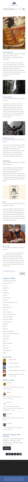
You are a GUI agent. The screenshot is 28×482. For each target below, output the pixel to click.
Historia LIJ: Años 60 (14, 366)
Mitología (5, 324)
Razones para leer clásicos (9, 138)
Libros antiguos (7, 312)
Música (5, 326)
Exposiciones (6, 297)
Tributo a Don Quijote (8, 52)
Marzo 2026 (9, 402)
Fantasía (5, 300)
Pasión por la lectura (8, 97)
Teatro (4, 345)
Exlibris (4, 202)
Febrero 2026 (9, 413)
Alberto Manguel (6, 161)
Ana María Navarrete (11, 53)
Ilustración (6, 205)
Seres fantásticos (8, 343)
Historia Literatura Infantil (10, 302)
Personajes (6, 59)
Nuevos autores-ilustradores (11, 333)
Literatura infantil (8, 319)
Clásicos (6, 55)
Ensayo (5, 295)
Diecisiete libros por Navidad (17, 370)
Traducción (6, 348)
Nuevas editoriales (8, 331)
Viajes (4, 353)
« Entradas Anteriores (9, 271)
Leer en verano (6, 246)
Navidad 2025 (9, 423)
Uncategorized (7, 350)
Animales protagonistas (9, 280)
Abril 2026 (9, 392)
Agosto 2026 (12, 359)
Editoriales (6, 292)
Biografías (6, 288)
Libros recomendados (9, 314)
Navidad (5, 328)
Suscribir (6, 448)
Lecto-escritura (7, 307)
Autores (5, 164)
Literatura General (17, 57)
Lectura (11, 55)
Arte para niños (7, 283)
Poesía (5, 341)
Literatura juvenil (7, 321)
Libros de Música (13, 363)
